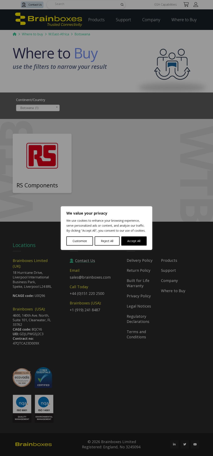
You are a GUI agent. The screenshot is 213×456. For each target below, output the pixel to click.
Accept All (133, 241)
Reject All (107, 241)
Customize (80, 241)
